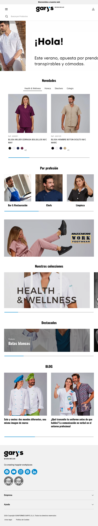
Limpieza (80, 205)
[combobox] (49, 16)
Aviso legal (8, 520)
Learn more (71, 2)
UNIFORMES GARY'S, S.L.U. (25, 516)
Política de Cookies (22, 520)
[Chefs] (48, 187)
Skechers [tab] (59, 88)
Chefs (49, 205)
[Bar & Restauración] (17, 187)
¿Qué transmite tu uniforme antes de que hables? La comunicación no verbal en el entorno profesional (71, 422)
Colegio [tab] (70, 88)
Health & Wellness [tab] (32, 88)
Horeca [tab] (48, 88)
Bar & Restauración (17, 205)
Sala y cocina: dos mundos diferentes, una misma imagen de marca (25, 421)
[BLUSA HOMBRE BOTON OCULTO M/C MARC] (70, 113)
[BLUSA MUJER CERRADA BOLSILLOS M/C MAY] (27, 113)
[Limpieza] (80, 187)
